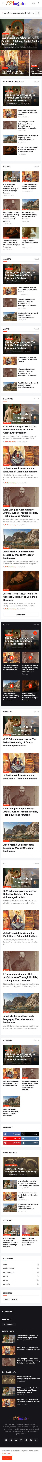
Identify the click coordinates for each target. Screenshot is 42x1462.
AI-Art (21, 1264)
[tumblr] (36, 1440)
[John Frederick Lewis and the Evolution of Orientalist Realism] (10, 113)
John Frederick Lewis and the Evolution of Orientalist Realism (27, 112)
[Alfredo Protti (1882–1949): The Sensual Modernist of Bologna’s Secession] (10, 150)
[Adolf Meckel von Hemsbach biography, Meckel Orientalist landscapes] (10, 139)
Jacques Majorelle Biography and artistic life (30, 243)
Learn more (6, 1453)
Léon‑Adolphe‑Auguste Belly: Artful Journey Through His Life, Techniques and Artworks (27, 125)
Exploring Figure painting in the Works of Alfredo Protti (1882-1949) (29, 1241)
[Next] (39, 13)
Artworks (21, 1284)
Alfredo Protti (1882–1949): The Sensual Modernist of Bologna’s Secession (28, 149)
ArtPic (21, 1276)
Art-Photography (21, 1272)
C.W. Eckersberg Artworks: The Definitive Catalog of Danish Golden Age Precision (10, 189)
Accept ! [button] (7, 1458)
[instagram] (21, 1440)
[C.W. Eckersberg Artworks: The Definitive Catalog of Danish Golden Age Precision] (10, 1184)
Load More (20, 615)
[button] (3, 3)
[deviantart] (26, 1440)
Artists (21, 1280)
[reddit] (31, 1440)
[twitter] (11, 1440)
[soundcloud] (16, 1440)
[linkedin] (6, 1440)
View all (36, 81)
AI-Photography (21, 1268)
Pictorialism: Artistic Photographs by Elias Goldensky (28, 1377)
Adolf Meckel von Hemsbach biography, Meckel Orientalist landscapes (19, 13)
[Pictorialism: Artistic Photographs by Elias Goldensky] (8, 1379)
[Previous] (36, 13)
